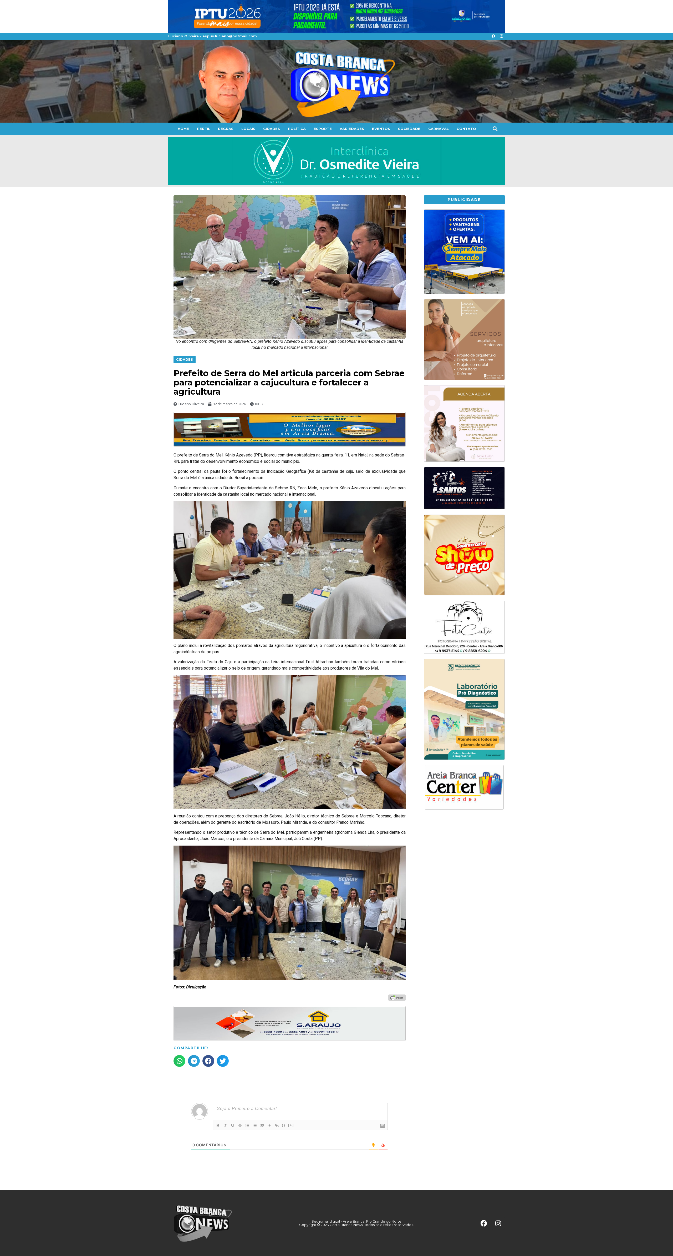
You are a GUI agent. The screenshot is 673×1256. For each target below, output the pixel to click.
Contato (466, 129)
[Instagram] (501, 36)
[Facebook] (493, 36)
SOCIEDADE (409, 129)
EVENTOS (381, 129)
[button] (495, 128)
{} (283, 1125)
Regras (225, 129)
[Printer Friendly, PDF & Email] (397, 997)
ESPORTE (323, 129)
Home (183, 129)
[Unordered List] (254, 1125)
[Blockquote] (262, 1125)
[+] (291, 1125)
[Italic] (225, 1125)
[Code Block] (269, 1125)
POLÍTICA (297, 129)
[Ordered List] (247, 1125)
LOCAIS (248, 129)
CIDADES (271, 129)
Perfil (203, 129)
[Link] (277, 1125)
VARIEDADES (352, 129)
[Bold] (218, 1125)
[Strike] (240, 1125)
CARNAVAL (438, 129)
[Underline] (232, 1125)
